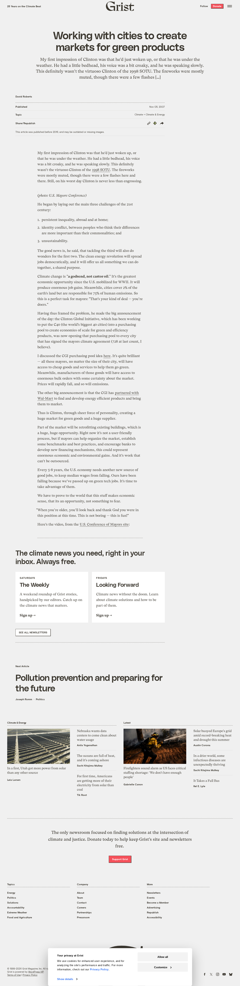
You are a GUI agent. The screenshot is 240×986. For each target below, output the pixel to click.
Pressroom (83, 917)
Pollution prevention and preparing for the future (89, 682)
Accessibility (154, 917)
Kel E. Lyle (199, 786)
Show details (65, 979)
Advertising (153, 907)
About (80, 892)
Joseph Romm (23, 699)
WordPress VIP (36, 971)
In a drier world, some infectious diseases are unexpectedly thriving (209, 760)
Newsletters (153, 892)
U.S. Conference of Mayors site (104, 524)
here (107, 356)
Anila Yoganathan (87, 745)
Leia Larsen (13, 779)
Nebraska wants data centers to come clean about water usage (96, 735)
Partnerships (84, 912)
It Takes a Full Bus (206, 781)
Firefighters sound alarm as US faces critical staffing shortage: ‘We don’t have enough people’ (155, 772)
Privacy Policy (30, 975)
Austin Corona (201, 745)
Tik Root (82, 794)
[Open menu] (229, 6)
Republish (152, 912)
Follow (204, 6)
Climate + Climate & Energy (150, 114)
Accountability (15, 907)
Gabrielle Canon (133, 784)
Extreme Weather (17, 912)
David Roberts (23, 96)
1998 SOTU (101, 170)
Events (151, 897)
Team (80, 897)
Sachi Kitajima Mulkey (90, 765)
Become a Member (158, 902)
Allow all (162, 956)
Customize (160, 967)
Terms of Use (14, 975)
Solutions (12, 902)
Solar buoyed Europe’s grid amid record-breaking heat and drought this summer (212, 735)
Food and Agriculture (19, 917)
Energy (11, 892)
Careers (81, 907)
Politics (40, 699)
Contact (81, 902)
